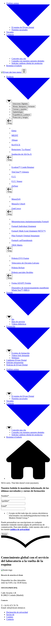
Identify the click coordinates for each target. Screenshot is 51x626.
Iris (13, 319)
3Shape (15, 140)
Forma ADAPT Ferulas (21, 283)
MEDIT (15, 135)
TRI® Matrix (17, 245)
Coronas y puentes (20, 109)
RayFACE (16, 145)
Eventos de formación (21, 353)
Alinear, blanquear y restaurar (24, 106)
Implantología (18, 112)
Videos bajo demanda (20, 355)
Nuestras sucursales (20, 30)
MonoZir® (16, 199)
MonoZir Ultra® (18, 204)
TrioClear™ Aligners (20, 172)
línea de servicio (18, 322)
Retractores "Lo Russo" (21, 149)
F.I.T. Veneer (17, 181)
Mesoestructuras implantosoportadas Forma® (30, 221)
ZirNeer (15, 186)
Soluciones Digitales (20, 104)
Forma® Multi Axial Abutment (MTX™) (29, 231)
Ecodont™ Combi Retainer (23, 167)
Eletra (14, 131)
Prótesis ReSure (18, 268)
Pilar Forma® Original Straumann (25, 236)
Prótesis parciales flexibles (22, 272)
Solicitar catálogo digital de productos (27, 63)
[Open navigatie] (24, 71)
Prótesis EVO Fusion (20, 258)
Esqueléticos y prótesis (21, 115)
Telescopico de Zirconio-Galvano (25, 263)
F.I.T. (14, 177)
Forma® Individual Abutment (24, 226)
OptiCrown (16, 208)
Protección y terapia (20, 117)
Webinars (15, 358)
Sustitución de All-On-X (22, 154)
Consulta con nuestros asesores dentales (28, 61)
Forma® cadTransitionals (22, 240)
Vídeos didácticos (19, 324)
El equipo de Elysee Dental (23, 27)
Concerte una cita (19, 58)
